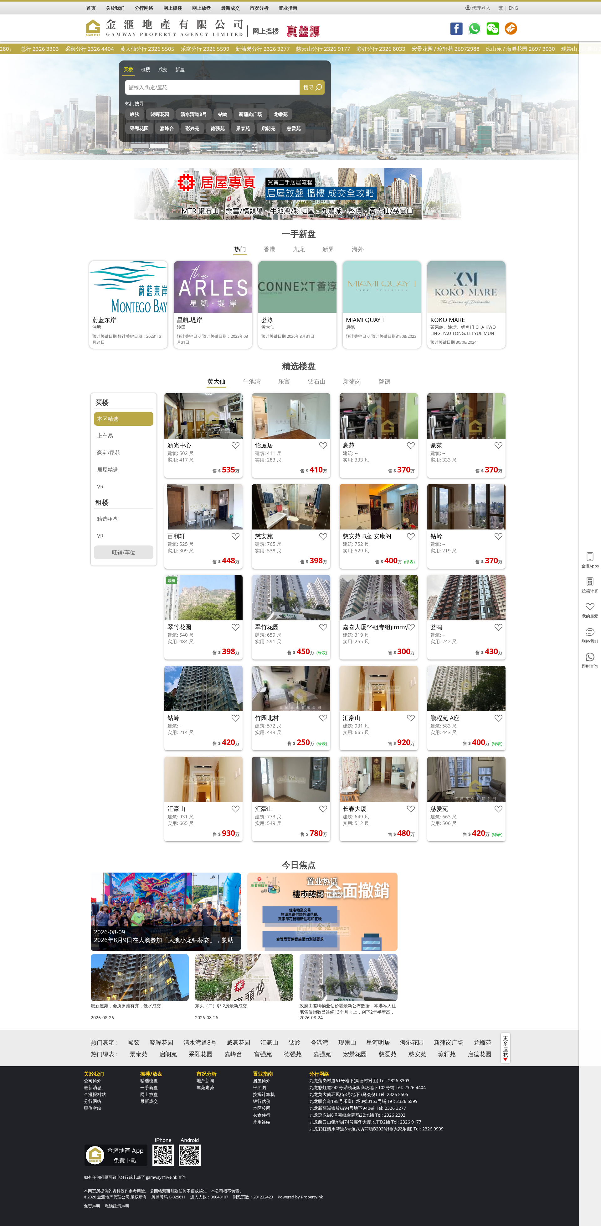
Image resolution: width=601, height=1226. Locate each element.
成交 (162, 69)
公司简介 (92, 1080)
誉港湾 (319, 1042)
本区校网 (261, 1108)
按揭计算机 (264, 1094)
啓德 (384, 381)
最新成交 (149, 1101)
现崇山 (347, 1042)
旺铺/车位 (123, 552)
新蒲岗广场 (250, 114)
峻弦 (134, 114)
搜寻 (308, 87)
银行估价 (261, 1101)
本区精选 (107, 418)
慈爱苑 (294, 128)
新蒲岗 (352, 381)
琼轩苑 (447, 1054)
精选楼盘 (149, 1080)
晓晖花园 (160, 114)
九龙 (299, 249)
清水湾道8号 (194, 114)
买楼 (128, 69)
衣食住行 (261, 1115)
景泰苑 (243, 128)
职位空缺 (92, 1108)
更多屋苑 (505, 1046)
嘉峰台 (167, 128)
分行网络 (92, 1101)
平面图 (259, 1087)
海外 (358, 249)
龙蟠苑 (281, 114)
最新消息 (92, 1087)
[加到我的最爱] (235, 446)
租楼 (145, 69)
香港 (269, 249)
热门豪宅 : (104, 1042)
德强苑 (218, 128)
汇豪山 (269, 1042)
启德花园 (479, 1054)
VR (100, 486)
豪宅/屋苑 (108, 452)
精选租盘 (107, 518)
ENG (513, 8)
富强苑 (263, 1054)
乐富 (284, 381)
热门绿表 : (104, 1054)
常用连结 (261, 1122)
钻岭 (223, 114)
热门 (240, 249)
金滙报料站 (95, 1094)
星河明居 (378, 1042)
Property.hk (312, 1197)
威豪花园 (238, 1042)
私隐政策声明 (117, 1206)
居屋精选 (107, 469)
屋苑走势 (205, 1087)
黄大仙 (216, 381)
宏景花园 (355, 1054)
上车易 (105, 435)
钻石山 (317, 381)
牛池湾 (252, 381)
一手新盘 (149, 1087)
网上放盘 (149, 1094)
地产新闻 (205, 1080)
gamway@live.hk (161, 1177)
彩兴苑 (192, 128)
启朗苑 (268, 128)
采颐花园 (139, 128)
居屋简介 (261, 1080)
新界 (328, 249)
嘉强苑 (322, 1054)
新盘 (180, 69)
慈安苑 (417, 1054)
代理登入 (481, 8)
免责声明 (92, 1206)
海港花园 (412, 1042)
